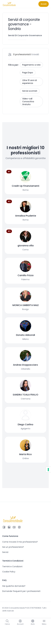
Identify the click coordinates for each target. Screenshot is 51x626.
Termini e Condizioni (12, 566)
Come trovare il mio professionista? (20, 541)
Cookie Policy (8, 571)
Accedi (43, 4)
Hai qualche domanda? (13, 586)
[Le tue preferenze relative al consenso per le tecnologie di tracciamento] (48, 469)
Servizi (5, 552)
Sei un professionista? (13, 547)
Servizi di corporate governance (25, 35)
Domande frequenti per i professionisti (21, 591)
